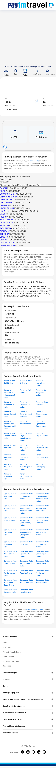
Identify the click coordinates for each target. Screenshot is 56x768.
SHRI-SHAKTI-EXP (28, 357)
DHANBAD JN (6, 199)
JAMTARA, (33, 289)
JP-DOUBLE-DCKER (15, 366)
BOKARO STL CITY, (23, 286)
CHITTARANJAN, (22, 289)
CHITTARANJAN (7, 202)
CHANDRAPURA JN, (39, 286)
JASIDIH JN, (9, 291)
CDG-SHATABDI (16, 361)
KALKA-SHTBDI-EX (30, 363)
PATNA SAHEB (6, 222)
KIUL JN (3, 217)
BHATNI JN (5, 240)
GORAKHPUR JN (7, 245)
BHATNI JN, (8, 296)
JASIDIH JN (5, 211)
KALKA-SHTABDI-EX (31, 361)
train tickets (34, 161)
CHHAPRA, (37, 294)
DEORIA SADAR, (19, 296)
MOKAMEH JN (6, 219)
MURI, (13, 286)
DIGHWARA (5, 231)
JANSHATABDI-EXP (19, 359)
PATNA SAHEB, (46, 291)
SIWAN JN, (46, 294)
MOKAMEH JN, (34, 291)
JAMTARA (4, 205)
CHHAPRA (4, 234)
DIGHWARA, (28, 294)
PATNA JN (4, 225)
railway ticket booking (34, 609)
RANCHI (3, 188)
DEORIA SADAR (7, 242)
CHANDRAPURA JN (8, 197)
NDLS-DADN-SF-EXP (12, 357)
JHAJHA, (17, 291)
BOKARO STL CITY (8, 194)
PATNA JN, (8, 294)
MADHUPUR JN (7, 208)
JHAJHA (3, 214)
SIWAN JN (4, 237)
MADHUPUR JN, (43, 289)
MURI (2, 191)
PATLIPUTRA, (18, 294)
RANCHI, (7, 286)
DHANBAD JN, (9, 289)
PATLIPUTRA (5, 228)
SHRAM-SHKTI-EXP (15, 363)
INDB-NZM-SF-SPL (34, 359)
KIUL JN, (24, 291)
